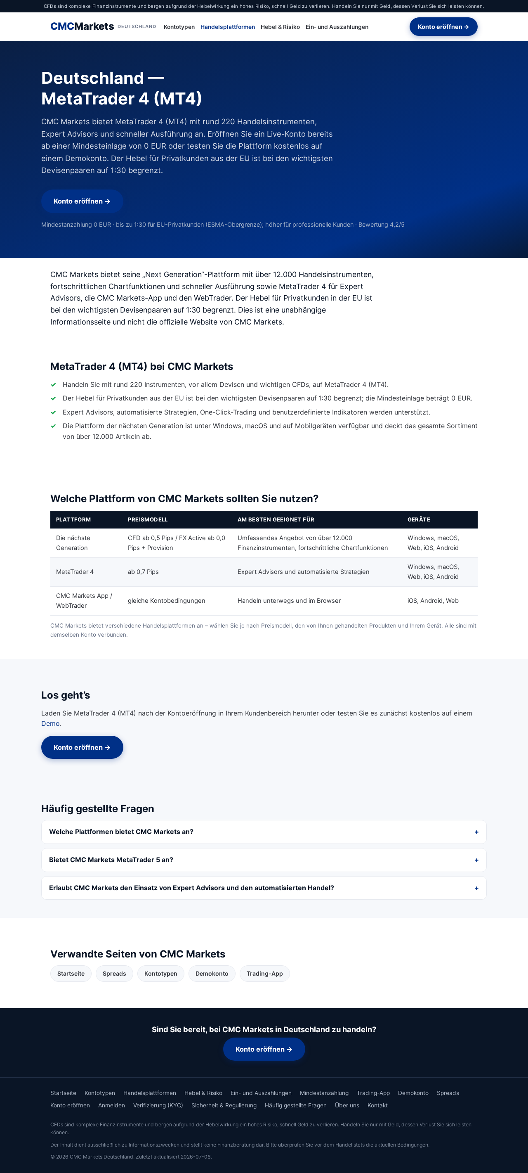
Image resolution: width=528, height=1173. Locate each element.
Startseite (71, 973)
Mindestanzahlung (324, 1093)
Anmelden (111, 1105)
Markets (103, 27)
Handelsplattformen (227, 27)
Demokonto (212, 973)
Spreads (114, 973)
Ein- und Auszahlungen (337, 27)
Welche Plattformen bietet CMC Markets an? (121, 831)
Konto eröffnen (70, 1105)
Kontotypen (179, 27)
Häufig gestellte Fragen (296, 1105)
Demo (50, 723)
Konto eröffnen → (443, 26)
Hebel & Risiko (280, 27)
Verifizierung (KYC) (158, 1105)
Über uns (347, 1105)
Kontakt (378, 1105)
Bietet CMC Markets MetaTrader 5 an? (111, 859)
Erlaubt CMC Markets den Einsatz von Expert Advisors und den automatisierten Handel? (191, 888)
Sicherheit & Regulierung (224, 1105)
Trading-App (265, 973)
